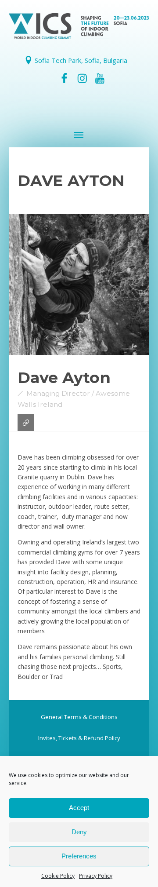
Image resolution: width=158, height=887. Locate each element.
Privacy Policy (95, 876)
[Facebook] (64, 78)
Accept (79, 807)
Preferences (79, 856)
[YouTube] (99, 78)
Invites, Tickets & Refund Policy (79, 738)
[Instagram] (82, 78)
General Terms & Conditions (79, 717)
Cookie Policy (58, 876)
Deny (79, 832)
